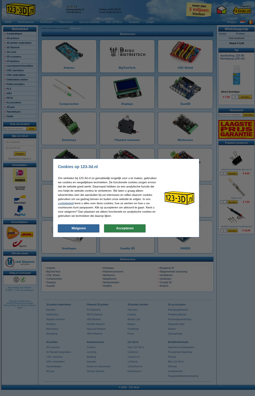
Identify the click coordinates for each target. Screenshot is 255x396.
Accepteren (125, 228)
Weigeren (79, 228)
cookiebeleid (66, 203)
